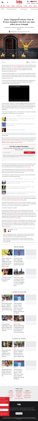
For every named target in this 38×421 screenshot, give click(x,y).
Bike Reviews (27, 393)
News (29, 31)
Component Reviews (27, 395)
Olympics (10, 397)
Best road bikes (19, 392)
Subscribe (32, 3)
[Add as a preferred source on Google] (19, 413)
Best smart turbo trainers (19, 396)
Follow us (29, 62)
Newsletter (34, 62)
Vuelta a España (27, 166)
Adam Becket (14, 31)
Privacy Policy (5, 413)
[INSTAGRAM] (10, 231)
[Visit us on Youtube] (34, 1)
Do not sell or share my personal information (26, 409)
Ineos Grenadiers (17, 213)
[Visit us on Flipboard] (36, 1)
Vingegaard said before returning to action (15, 198)
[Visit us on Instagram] (30, 1)
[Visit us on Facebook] (33, 1)
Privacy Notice (31, 155)
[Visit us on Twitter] (31, 1)
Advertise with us (12, 409)
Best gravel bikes (19, 393)
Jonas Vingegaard (17, 65)
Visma (3, 166)
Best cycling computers (19, 398)
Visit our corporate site (31, 417)
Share (4, 62)
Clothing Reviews (27, 397)
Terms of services (14, 155)
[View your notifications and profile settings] (8, 2)
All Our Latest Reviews (27, 392)
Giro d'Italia (15, 217)
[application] (19, 93)
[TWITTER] (9, 231)
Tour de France (14, 66)
